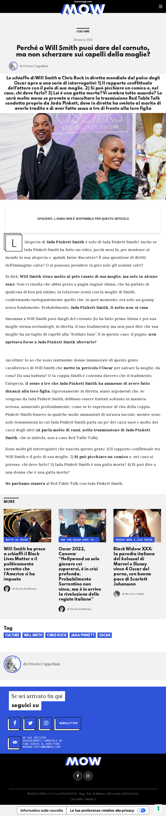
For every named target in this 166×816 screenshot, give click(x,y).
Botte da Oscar (17, 539)
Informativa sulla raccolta (42, 810)
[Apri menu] (160, 6)
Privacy (90, 799)
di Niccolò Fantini (133, 593)
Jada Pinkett (83, 635)
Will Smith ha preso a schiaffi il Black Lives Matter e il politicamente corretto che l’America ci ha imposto (24, 564)
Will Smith (33, 635)
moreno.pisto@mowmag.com (41, 747)
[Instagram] (46, 723)
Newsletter (68, 723)
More (9, 502)
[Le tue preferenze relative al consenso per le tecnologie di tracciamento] (158, 808)
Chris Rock (57, 635)
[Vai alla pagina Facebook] (77, 776)
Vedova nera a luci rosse (134, 539)
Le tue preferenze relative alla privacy (102, 810)
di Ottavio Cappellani (34, 66)
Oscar (104, 635)
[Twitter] (30, 723)
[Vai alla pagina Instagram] (88, 776)
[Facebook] (15, 723)
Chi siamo (77, 799)
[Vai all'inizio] (83, 761)
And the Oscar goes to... (79, 539)
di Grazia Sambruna (24, 588)
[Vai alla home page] (83, 9)
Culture (83, 31)
